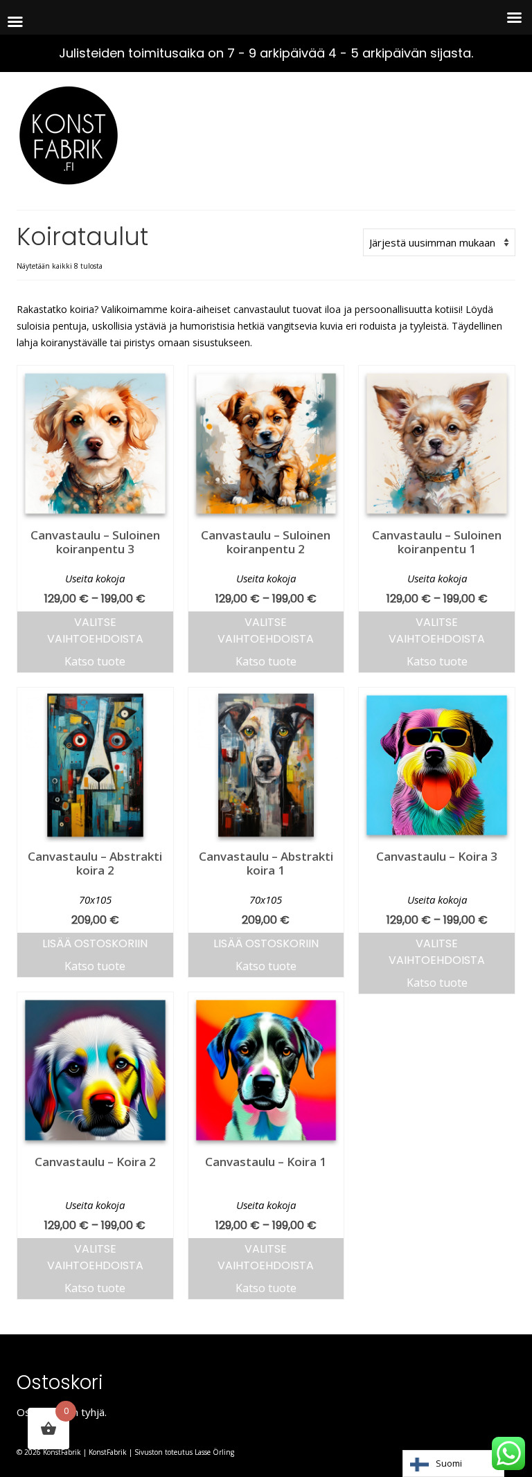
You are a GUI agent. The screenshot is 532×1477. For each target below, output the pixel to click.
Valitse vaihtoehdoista (95, 630)
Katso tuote (94, 661)
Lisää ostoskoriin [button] (95, 943)
